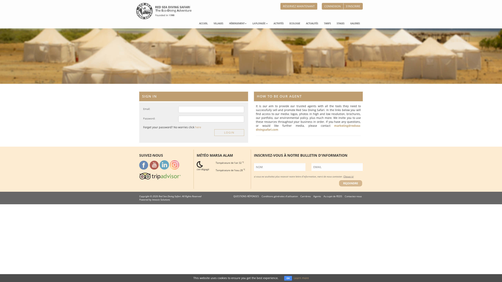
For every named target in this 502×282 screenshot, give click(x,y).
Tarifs (327, 23)
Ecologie (294, 23)
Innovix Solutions (161, 199)
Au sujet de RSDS (333, 196)
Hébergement (237, 23)
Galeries (355, 23)
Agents (317, 196)
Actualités (312, 23)
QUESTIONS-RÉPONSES (246, 196)
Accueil (203, 23)
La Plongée (259, 23)
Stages (340, 23)
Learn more (301, 278)
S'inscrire (353, 6)
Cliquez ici (348, 176)
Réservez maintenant (299, 6)
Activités (279, 23)
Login (229, 132)
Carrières (305, 196)
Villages (218, 23)
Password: (149, 118)
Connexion (332, 6)
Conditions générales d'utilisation (280, 196)
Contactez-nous (353, 196)
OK (288, 278)
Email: (146, 109)
